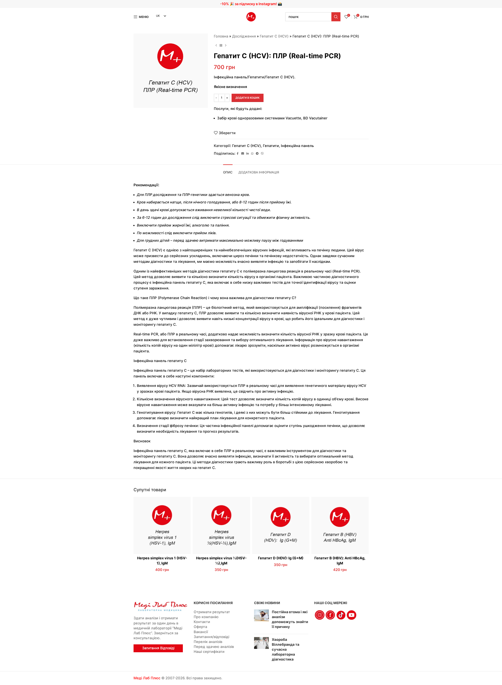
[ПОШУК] (335, 16)
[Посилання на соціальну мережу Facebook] (237, 153)
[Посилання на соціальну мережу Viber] (262, 153)
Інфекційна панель (297, 146)
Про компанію (206, 617)
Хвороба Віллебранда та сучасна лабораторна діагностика (285, 649)
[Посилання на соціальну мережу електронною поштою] (242, 153)
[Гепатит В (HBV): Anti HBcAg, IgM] (340, 525)
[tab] (228, 170)
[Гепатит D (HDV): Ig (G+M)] (280, 525)
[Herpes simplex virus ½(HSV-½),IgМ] (221, 525)
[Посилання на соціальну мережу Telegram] (257, 153)
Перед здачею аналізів (214, 647)
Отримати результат (212, 612)
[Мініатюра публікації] (261, 620)
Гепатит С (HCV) (274, 36)
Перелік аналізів (208, 642)
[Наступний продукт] (225, 45)
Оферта (200, 627)
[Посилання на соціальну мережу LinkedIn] (247, 153)
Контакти (202, 622)
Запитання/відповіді (211, 637)
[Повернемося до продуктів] (221, 45)
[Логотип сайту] (251, 16)
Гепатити (271, 146)
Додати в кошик (248, 97)
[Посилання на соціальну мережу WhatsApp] (252, 153)
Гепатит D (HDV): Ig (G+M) (280, 558)
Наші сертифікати (209, 651)
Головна (221, 36)
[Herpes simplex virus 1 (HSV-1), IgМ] (162, 525)
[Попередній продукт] (216, 45)
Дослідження (244, 36)
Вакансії (201, 632)
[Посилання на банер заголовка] (251, 4)
